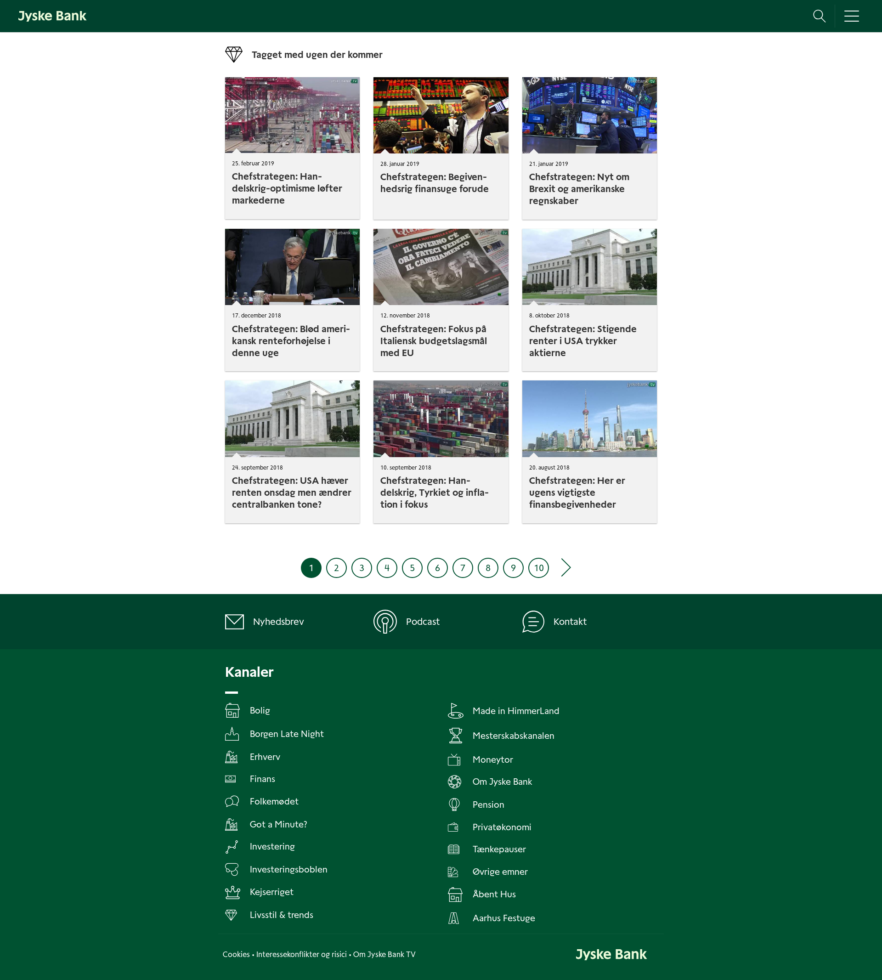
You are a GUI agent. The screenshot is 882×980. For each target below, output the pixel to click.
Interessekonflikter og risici (301, 954)
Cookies (236, 954)
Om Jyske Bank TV (384, 954)
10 (539, 568)
